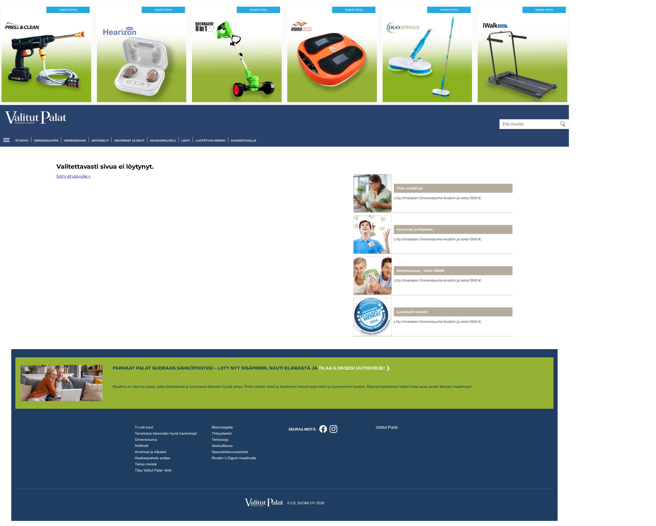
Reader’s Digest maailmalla (234, 458)
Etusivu (21, 140)
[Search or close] (563, 124)
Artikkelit (100, 140)
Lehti (185, 140)
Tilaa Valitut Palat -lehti (153, 470)
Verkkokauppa (46, 140)
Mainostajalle (243, 140)
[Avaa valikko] (6, 140)
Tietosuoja (220, 439)
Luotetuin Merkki (210, 140)
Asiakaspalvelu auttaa (152, 458)
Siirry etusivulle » (73, 176)
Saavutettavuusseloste (230, 452)
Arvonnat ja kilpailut (150, 452)
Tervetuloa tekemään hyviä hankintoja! (166, 433)
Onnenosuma (75, 140)
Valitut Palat (386, 427)
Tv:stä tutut (144, 427)
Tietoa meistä (146, 464)
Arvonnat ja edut (129, 140)
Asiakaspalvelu (163, 140)
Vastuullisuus (222, 446)
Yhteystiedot (222, 433)
